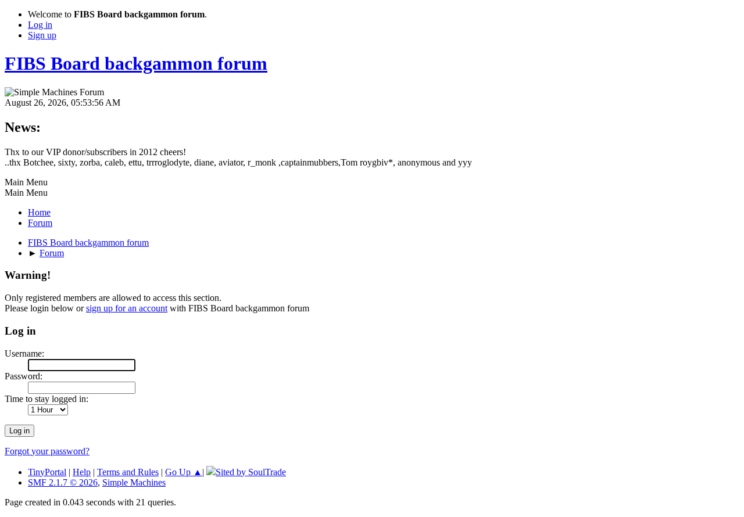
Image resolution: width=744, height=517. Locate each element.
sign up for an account (126, 308)
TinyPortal (47, 472)
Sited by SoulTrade (251, 472)
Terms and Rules (128, 472)
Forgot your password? (47, 451)
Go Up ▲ (183, 472)
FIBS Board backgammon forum (136, 63)
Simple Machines (134, 482)
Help (82, 472)
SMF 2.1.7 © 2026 (63, 482)
